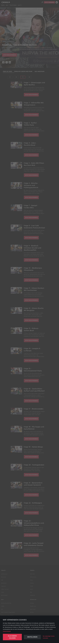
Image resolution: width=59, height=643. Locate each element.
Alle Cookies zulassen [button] (12, 637)
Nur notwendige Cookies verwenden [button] (49, 637)
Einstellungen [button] (32, 637)
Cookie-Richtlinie (7, 631)
